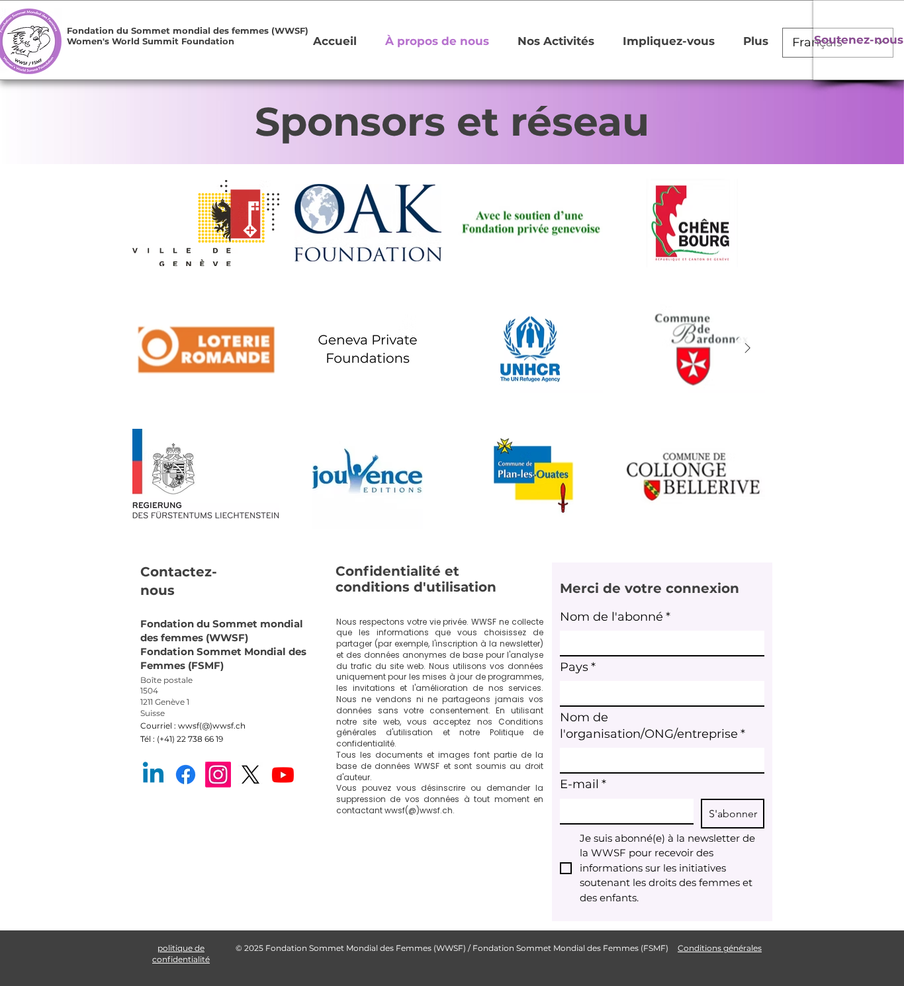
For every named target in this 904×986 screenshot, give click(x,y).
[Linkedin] (153, 774)
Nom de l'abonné (615, 616)
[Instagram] (218, 774)
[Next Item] (747, 348)
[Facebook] (186, 774)
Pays (578, 667)
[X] (250, 774)
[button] (114, 30)
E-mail (583, 784)
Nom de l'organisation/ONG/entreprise (652, 725)
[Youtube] (283, 774)
